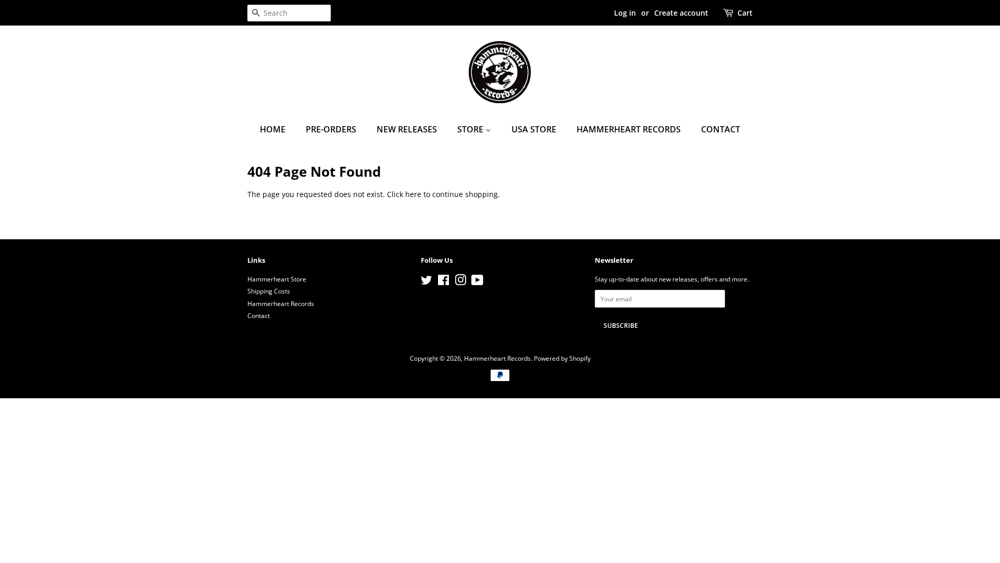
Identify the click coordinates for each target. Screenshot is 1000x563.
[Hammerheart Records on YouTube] (477, 282)
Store (471, 129)
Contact (720, 129)
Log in (625, 13)
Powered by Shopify (562, 358)
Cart (745, 13)
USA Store (533, 129)
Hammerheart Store (276, 279)
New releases (407, 129)
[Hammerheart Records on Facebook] (443, 282)
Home (272, 129)
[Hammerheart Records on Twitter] (426, 282)
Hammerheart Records (629, 129)
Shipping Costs (268, 291)
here (413, 194)
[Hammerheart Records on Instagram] (460, 282)
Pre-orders (331, 129)
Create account (681, 13)
